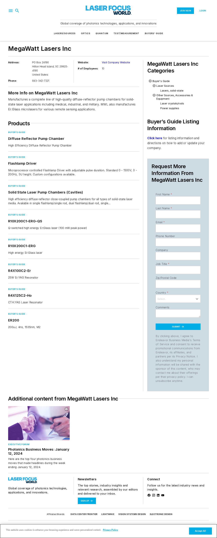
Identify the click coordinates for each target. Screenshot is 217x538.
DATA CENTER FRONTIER (84, 514)
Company (162, 250)
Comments (162, 307)
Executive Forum (18, 444)
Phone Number (165, 236)
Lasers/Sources (65, 33)
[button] (10, 10)
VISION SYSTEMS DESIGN (132, 514)
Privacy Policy (110, 530)
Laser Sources (165, 85)
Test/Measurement (126, 33)
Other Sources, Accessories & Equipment (174, 97)
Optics (85, 33)
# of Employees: (88, 68)
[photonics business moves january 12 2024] (39, 423)
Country (162, 292)
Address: (13, 62)
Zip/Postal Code (166, 278)
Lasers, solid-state (171, 90)
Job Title (162, 264)
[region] (108, 531)
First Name (164, 194)
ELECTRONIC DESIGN (161, 514)
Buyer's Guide (16, 132)
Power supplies (169, 108)
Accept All (200, 531)
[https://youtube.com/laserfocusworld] (162, 495)
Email (160, 222)
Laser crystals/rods (172, 103)
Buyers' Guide (154, 33)
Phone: (12, 80)
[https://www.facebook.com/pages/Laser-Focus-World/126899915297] (149, 495)
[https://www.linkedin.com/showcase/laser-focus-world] (158, 495)
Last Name (164, 208)
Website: (83, 62)
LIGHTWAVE (107, 514)
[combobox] (178, 299)
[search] (17, 10)
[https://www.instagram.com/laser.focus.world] (153, 495)
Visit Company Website (116, 62)
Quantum (102, 33)
